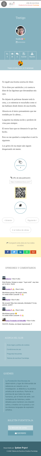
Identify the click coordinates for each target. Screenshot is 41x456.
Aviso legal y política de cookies (18, 345)
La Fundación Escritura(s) (16, 381)
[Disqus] (20, 300)
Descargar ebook (20, 208)
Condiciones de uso (14, 349)
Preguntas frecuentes (14, 354)
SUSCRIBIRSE (21, 433)
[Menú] (4, 4)
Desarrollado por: (15, 448)
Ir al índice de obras (20, 229)
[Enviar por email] (33, 252)
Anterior (8, 220)
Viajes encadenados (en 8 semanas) (20, 68)
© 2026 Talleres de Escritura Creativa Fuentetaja (22, 451)
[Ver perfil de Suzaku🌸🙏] (20, 31)
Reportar (32, 57)
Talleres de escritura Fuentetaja (18, 358)
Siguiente (32, 220)
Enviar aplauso (20, 166)
